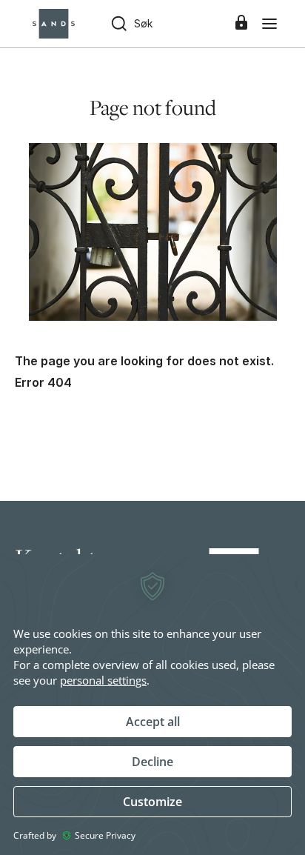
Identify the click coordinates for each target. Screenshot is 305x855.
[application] (152, 704)
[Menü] (269, 23)
